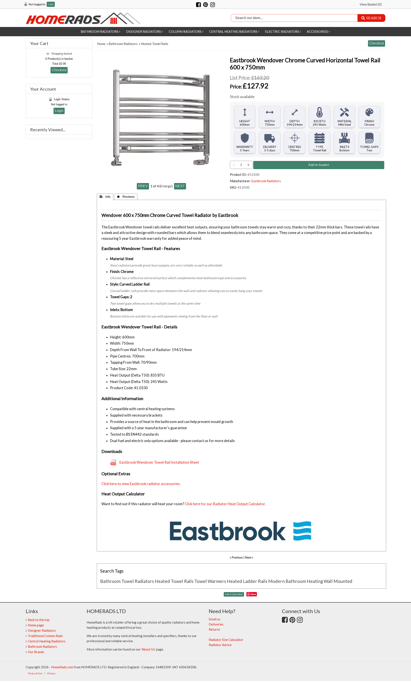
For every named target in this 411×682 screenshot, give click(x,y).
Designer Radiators (143, 31)
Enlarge (165, 186)
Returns (214, 629)
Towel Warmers (210, 581)
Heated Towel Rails (154, 44)
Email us (214, 619)
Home (101, 44)
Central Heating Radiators (233, 31)
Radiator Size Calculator (226, 640)
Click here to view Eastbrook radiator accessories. (141, 484)
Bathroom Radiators (99, 31)
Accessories (317, 31)
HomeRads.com (62, 667)
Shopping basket (61, 53)
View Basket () (371, 4)
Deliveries (216, 624)
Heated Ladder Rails (247, 581)
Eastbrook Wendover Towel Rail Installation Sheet (159, 462)
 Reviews (126, 196)
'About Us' (148, 649)
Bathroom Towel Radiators (127, 581)
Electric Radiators (282, 31)
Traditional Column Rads (45, 636)
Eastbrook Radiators (266, 181)
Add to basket (318, 165)
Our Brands (36, 652)
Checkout (59, 70)
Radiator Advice (220, 645)
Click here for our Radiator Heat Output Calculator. (225, 504)
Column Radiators (185, 31)
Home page (36, 625)
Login (51, 4)
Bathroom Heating (304, 581)
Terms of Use (35, 673)
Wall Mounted (338, 581)
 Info (105, 196)
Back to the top (38, 620)
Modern (276, 581)
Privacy (51, 673)
